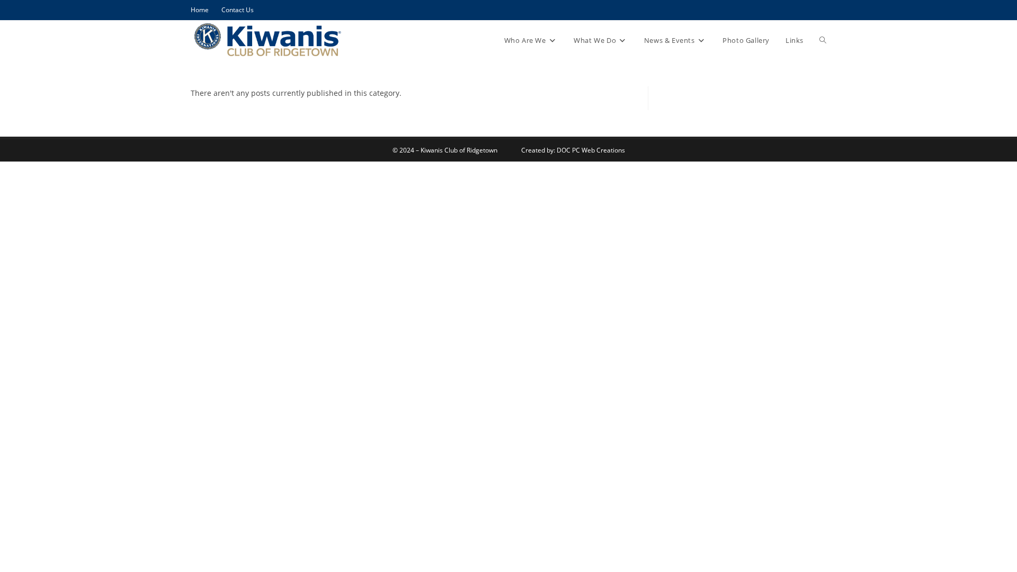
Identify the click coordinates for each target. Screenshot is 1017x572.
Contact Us (237, 9)
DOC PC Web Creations (591, 150)
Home (200, 9)
